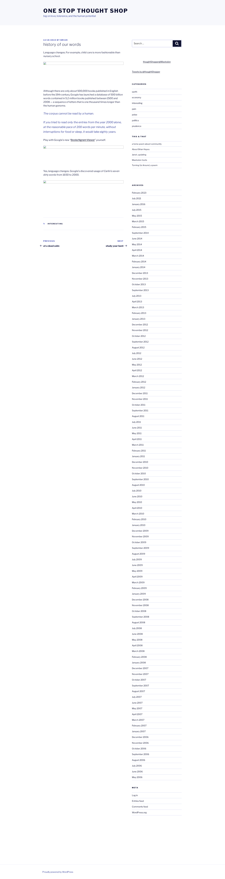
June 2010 (137, 496)
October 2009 (139, 542)
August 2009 (138, 553)
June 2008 (137, 634)
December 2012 (140, 324)
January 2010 (138, 525)
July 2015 (136, 210)
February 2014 (139, 261)
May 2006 (137, 777)
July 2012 (136, 353)
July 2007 (137, 697)
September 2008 (140, 616)
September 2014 (140, 233)
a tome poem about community (147, 144)
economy (136, 97)
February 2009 (139, 588)
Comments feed (140, 806)
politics (135, 120)
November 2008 (140, 605)
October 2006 (139, 748)
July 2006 (137, 765)
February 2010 (139, 519)
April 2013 (137, 301)
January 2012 (138, 387)
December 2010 (140, 462)
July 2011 (136, 422)
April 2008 (137, 645)
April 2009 (137, 576)
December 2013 (140, 273)
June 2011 (137, 427)
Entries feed (138, 801)
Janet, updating (139, 154)
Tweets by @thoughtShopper (146, 71)
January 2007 (139, 731)
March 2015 (138, 221)
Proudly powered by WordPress (57, 872)
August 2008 (138, 622)
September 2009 (140, 548)
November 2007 (140, 674)
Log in (135, 795)
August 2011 (138, 416)
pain (134, 109)
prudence (136, 126)
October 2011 (138, 404)
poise (134, 114)
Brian (64, 40)
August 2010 (138, 485)
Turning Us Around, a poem (145, 165)
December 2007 (140, 668)
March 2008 (138, 651)
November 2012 (140, 330)
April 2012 (137, 370)
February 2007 (139, 725)
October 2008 (139, 611)
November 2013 (140, 278)
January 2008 (139, 662)
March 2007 (138, 720)
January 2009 (139, 593)
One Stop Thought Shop (85, 10)
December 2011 (140, 393)
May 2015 (137, 215)
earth (134, 91)
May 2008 (137, 639)
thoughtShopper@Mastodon (157, 61)
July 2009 (137, 559)
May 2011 (137, 433)
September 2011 (140, 410)
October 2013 (139, 284)
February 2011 (139, 450)
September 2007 (140, 685)
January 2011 (138, 456)
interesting (55, 224)
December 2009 (140, 530)
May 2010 (137, 502)
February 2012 (139, 382)
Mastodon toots (139, 160)
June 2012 (137, 359)
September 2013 (140, 290)
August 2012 (138, 347)
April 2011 (137, 439)
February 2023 (139, 192)
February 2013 (139, 313)
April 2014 (137, 250)
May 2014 (137, 244)
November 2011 (140, 399)
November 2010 (140, 467)
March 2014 (138, 255)
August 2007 (138, 691)
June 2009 (137, 565)
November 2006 (140, 743)
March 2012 (138, 376)
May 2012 (137, 364)
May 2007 (137, 708)
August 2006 (138, 760)
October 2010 (139, 473)
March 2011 (138, 444)
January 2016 (138, 204)
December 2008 (140, 599)
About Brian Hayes (141, 149)
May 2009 (137, 571)
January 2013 (138, 319)
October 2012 (139, 336)
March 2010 (138, 513)
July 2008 (137, 628)
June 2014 (137, 238)
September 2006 (140, 754)
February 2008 (139, 657)
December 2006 (140, 737)
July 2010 (136, 490)
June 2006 (137, 771)
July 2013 (136, 296)
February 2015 (139, 227)
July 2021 (136, 198)
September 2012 (140, 341)
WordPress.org (139, 812)
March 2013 (138, 307)
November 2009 (140, 536)
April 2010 (137, 508)
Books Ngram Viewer (83, 140)
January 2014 (138, 267)
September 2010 (140, 479)
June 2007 (137, 702)
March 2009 (138, 582)
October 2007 (139, 679)
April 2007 (137, 714)
